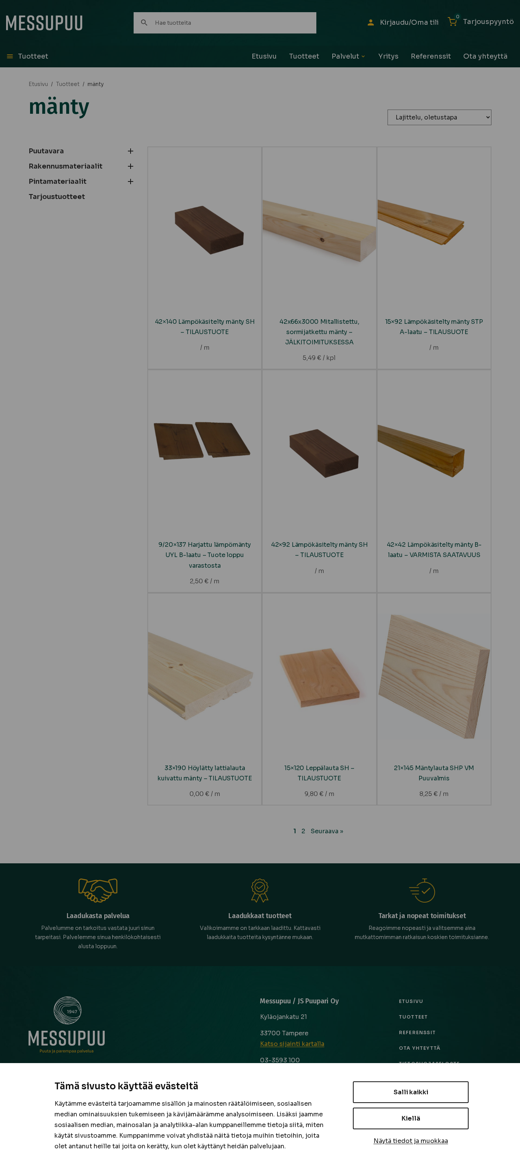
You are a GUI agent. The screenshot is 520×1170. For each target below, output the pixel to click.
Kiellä (411, 1118)
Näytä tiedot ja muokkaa (410, 1141)
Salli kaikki (411, 1092)
